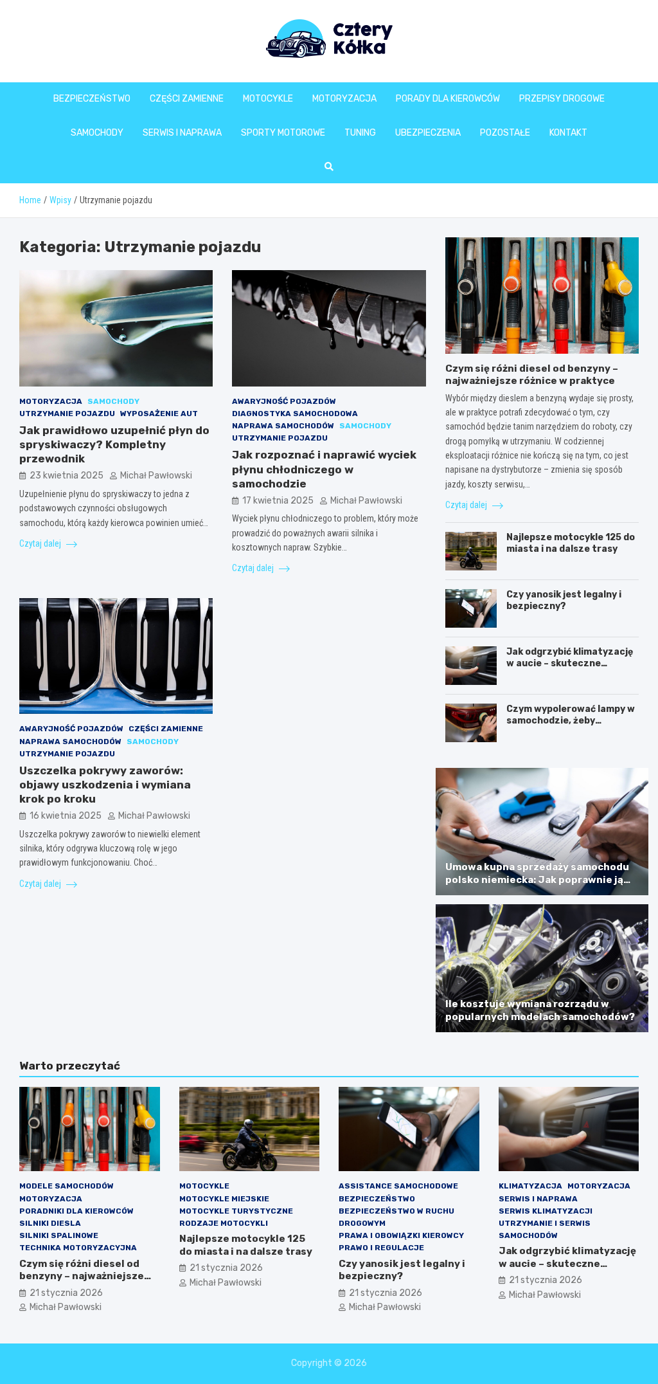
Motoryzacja (344, 98)
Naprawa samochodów (283, 425)
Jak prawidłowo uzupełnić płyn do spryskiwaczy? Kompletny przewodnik (114, 444)
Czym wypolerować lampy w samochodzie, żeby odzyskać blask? (570, 721)
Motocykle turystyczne (236, 1211)
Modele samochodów (66, 1185)
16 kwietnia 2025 (66, 815)
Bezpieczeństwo (91, 98)
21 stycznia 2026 (66, 1293)
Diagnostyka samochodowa (295, 413)
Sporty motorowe (283, 132)
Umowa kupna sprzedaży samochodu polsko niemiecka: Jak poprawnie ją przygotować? (537, 879)
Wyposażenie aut (159, 413)
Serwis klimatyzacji (545, 1211)
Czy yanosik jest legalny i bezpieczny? (563, 600)
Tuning (360, 132)
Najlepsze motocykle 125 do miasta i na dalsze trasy (570, 543)
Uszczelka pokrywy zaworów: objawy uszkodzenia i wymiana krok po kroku (105, 784)
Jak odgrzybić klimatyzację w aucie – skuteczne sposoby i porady (569, 663)
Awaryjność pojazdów (284, 401)
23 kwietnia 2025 (66, 475)
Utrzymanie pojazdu (67, 413)
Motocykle (268, 98)
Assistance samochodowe (398, 1185)
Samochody (97, 132)
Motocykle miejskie (224, 1198)
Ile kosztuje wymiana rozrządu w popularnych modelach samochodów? (540, 1010)
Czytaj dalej (41, 543)
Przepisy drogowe (562, 98)
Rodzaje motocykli (223, 1223)
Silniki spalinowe (58, 1235)
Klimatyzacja (530, 1185)
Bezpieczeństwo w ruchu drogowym (396, 1217)
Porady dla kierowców (448, 98)
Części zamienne (187, 98)
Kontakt (568, 132)
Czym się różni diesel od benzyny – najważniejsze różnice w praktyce (531, 375)
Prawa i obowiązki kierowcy (401, 1235)
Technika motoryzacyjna (78, 1247)
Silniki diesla (50, 1223)
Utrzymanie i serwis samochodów (545, 1229)
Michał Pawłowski (156, 475)
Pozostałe (505, 132)
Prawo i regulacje (381, 1247)
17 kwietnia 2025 (278, 500)
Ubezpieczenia (428, 132)
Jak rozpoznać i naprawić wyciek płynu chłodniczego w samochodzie (324, 468)
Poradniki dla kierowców (76, 1211)
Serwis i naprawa (182, 132)
